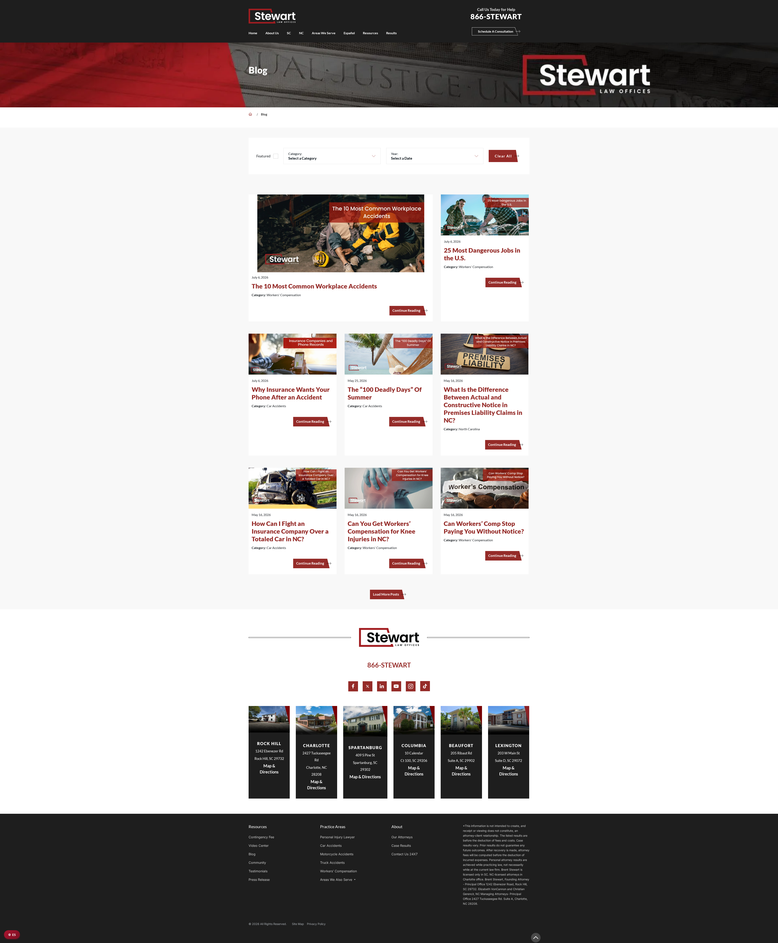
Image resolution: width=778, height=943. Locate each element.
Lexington (508, 745)
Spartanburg (365, 747)
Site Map (298, 924)
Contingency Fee (261, 837)
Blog (252, 854)
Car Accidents (331, 846)
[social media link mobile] (353, 686)
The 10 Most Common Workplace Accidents (314, 286)
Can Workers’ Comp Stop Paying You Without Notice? (484, 527)
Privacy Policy (316, 924)
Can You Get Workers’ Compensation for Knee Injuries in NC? (381, 531)
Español (349, 33)
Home (253, 33)
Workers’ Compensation (338, 871)
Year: (394, 154)
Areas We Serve (324, 33)
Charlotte (316, 745)
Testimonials (258, 871)
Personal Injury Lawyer (337, 837)
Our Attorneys (402, 837)
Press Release (259, 880)
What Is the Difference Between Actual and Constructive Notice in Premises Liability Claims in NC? (483, 405)
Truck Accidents (332, 863)
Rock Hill (269, 743)
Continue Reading (406, 310)
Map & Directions (269, 768)
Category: (295, 154)
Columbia (414, 745)
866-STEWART (389, 665)
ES (14, 935)
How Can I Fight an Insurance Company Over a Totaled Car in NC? (290, 531)
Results (391, 33)
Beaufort (461, 745)
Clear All (503, 156)
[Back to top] (536, 937)
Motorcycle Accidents (336, 854)
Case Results (401, 846)
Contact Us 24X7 (404, 854)
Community (257, 863)
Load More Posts (386, 594)
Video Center (259, 846)
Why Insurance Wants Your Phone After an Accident (291, 393)
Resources (370, 33)
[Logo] (353, 11)
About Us (272, 33)
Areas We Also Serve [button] (336, 880)
